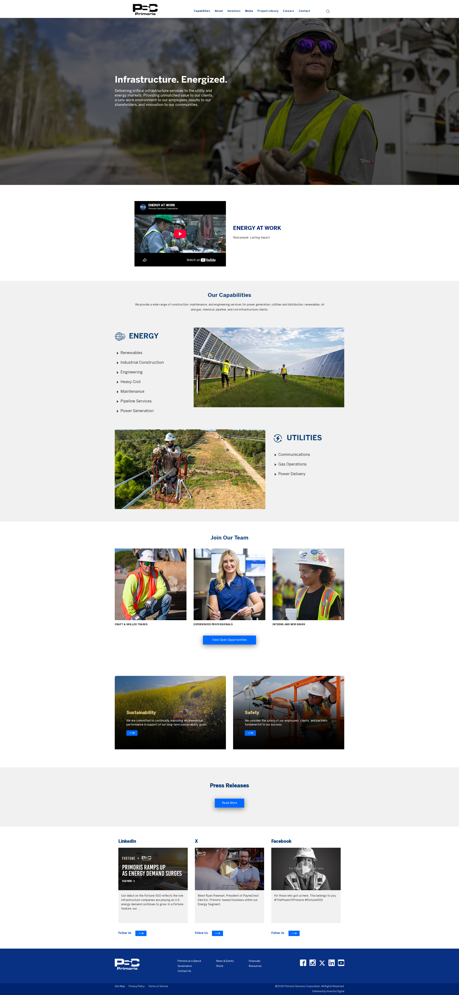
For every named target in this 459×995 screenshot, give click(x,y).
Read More (229, 803)
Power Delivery (292, 474)
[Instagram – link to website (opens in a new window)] (312, 963)
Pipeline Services (136, 401)
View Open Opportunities (229, 640)
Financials (254, 961)
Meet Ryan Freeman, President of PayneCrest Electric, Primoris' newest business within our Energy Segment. (228, 900)
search (328, 11)
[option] (229, 92)
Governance (185, 966)
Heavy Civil (130, 382)
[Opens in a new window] (132, 733)
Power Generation (136, 411)
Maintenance (132, 391)
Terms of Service (158, 986)
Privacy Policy (137, 986)
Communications (294, 455)
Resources (255, 966)
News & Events (225, 961)
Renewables (131, 353)
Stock (219, 966)
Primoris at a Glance (189, 961)
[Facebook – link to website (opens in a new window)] (303, 963)
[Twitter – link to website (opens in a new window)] (322, 963)
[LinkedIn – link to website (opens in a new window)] (331, 963)
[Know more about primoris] (250, 733)
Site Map (120, 986)
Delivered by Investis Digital (328, 991)
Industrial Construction (142, 362)
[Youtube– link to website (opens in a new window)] (341, 963)
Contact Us (184, 971)
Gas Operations (292, 464)
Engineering (131, 372)
